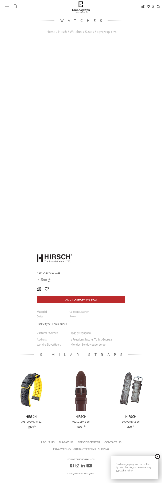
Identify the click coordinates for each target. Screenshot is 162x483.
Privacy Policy (62, 449)
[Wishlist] (47, 289)
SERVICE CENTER (89, 442)
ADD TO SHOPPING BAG (80, 299)
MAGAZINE (66, 442)
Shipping (103, 449)
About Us (47, 442)
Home (51, 31)
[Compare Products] (39, 289)
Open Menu (5, 6)
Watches (76, 31)
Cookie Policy (126, 470)
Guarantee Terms (84, 449)
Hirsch (62, 31)
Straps (89, 31)
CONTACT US (113, 442)
